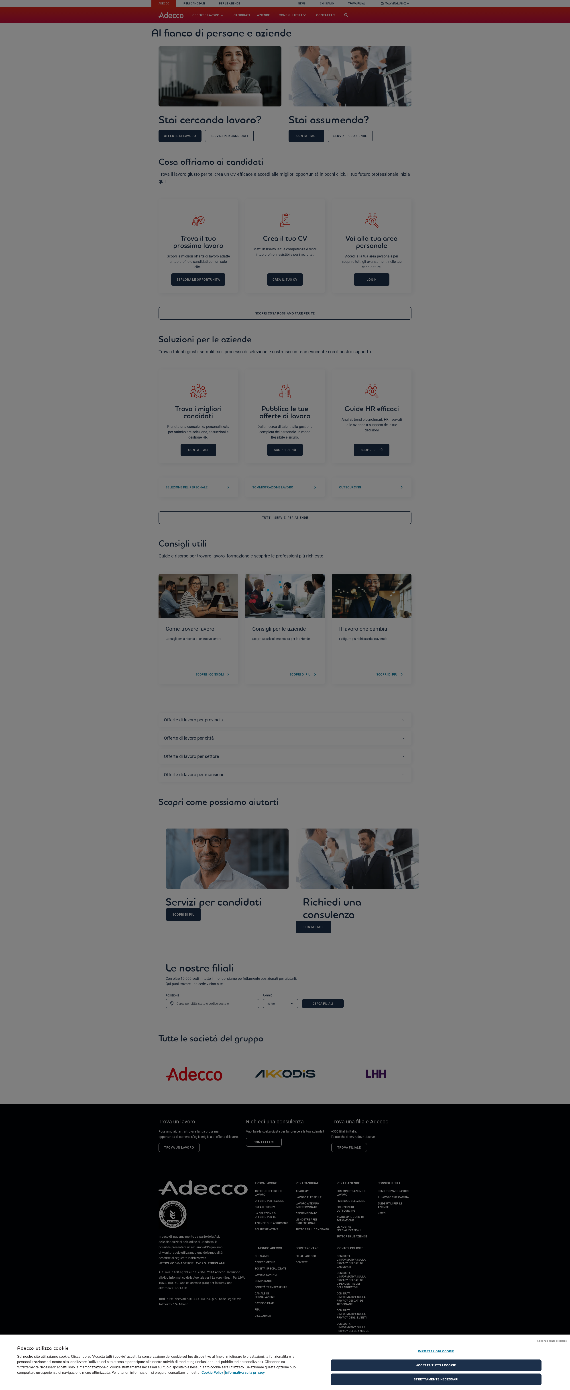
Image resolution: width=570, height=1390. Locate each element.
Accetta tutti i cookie (436, 1365)
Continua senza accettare (552, 1340)
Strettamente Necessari (436, 1379)
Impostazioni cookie (436, 1351)
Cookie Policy (213, 1372)
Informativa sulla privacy (245, 1372)
